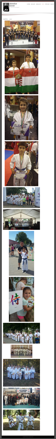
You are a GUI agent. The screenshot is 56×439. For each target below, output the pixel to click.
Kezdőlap (28, 4)
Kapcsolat (52, 4)
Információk (33, 4)
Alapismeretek (38, 4)
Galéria (43, 4)
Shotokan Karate (13, 4)
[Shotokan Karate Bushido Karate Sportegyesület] (6, 7)
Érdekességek (47, 4)
